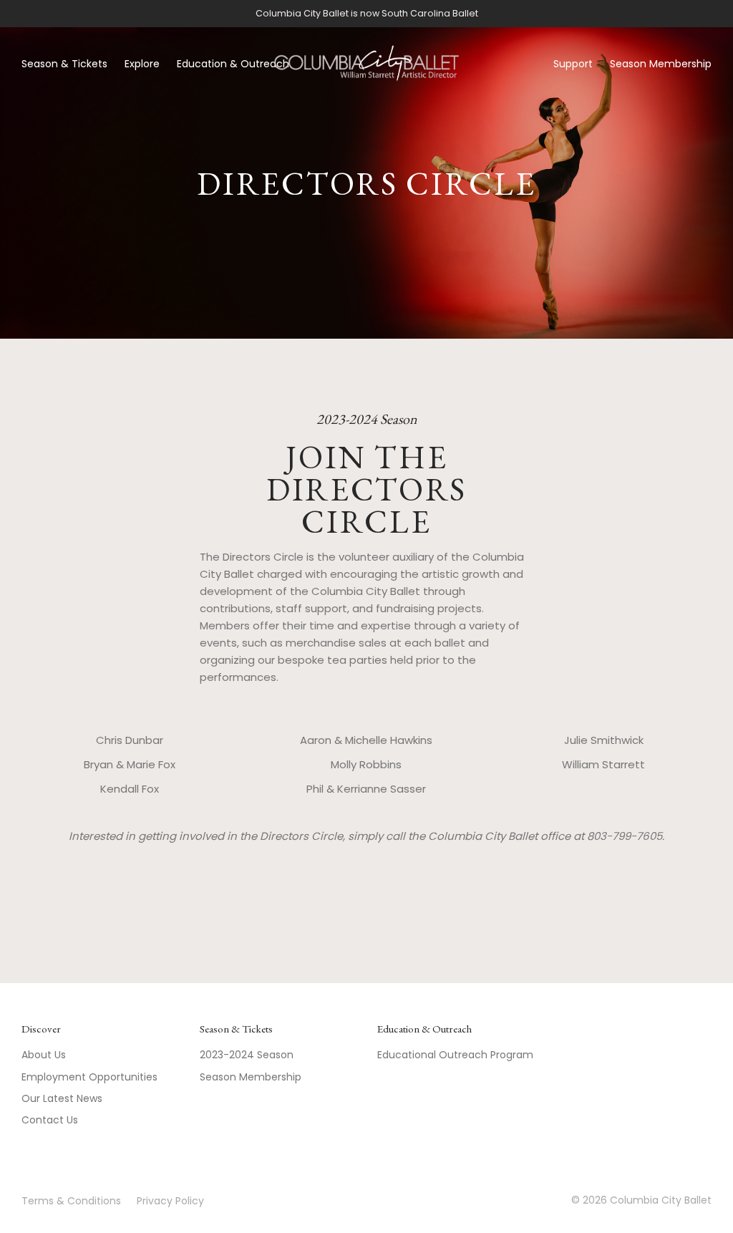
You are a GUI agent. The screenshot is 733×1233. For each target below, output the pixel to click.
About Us (43, 1055)
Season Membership (661, 64)
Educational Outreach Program (455, 1055)
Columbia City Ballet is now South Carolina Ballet (367, 13)
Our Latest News (61, 1098)
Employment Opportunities (89, 1077)
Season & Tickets (64, 64)
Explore (142, 64)
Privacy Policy (170, 1201)
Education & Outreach (233, 64)
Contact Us (49, 1120)
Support (573, 64)
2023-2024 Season (246, 1055)
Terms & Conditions (71, 1201)
